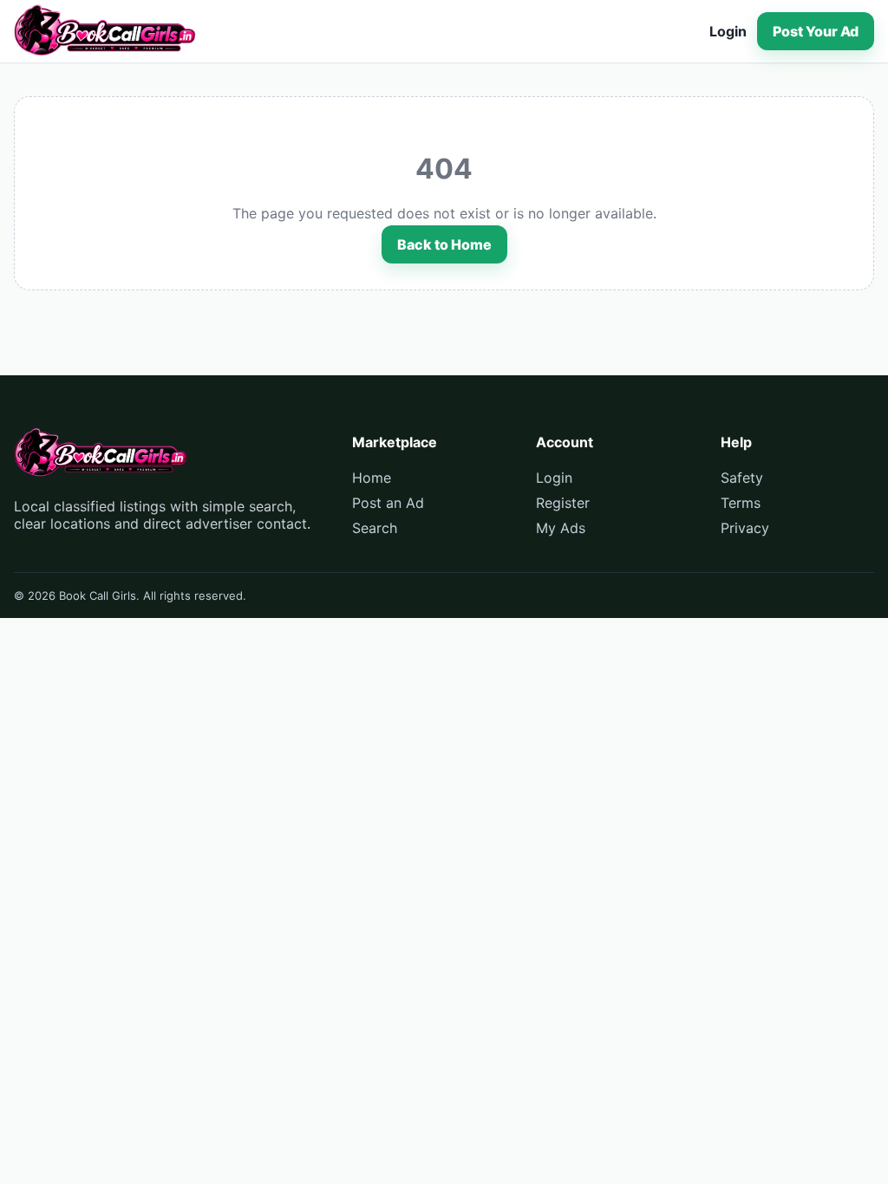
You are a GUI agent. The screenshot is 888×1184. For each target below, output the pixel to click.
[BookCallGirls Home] (105, 31)
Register (563, 502)
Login (728, 31)
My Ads (560, 528)
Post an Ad (388, 502)
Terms (741, 502)
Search (374, 528)
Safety (742, 477)
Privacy (745, 528)
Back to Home (444, 244)
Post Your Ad (816, 31)
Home (371, 477)
